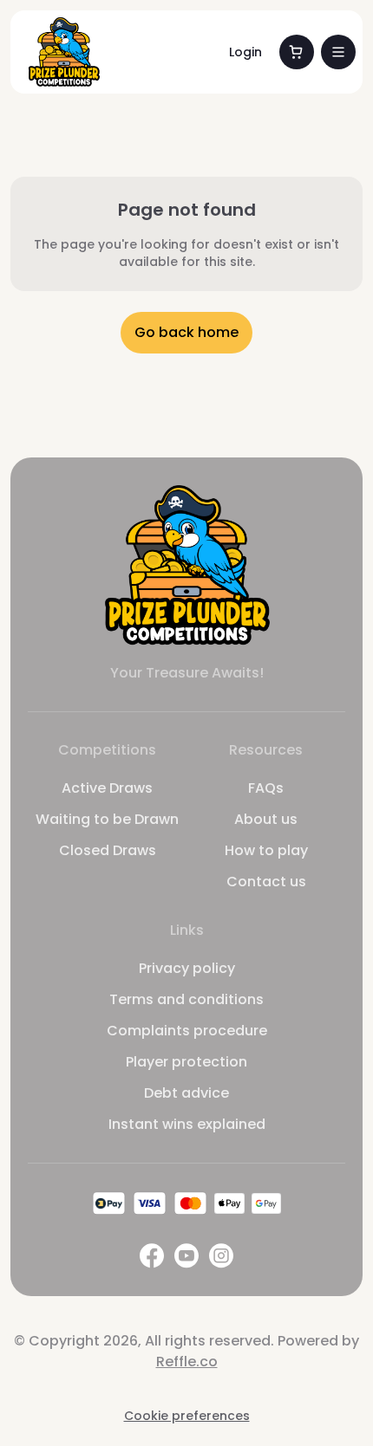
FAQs (266, 788)
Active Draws (107, 788)
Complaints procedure (187, 1031)
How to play (266, 850)
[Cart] (296, 52)
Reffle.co (187, 1361)
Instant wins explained (186, 1124)
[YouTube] (186, 1255)
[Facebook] (152, 1255)
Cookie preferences (187, 1415)
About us (266, 819)
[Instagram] (221, 1255)
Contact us (266, 882)
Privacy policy (187, 968)
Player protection (186, 1062)
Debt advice (186, 1093)
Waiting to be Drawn (107, 819)
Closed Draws (107, 850)
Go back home (186, 332)
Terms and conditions (186, 999)
